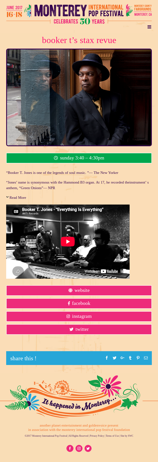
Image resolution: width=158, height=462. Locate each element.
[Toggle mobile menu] (150, 27)
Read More (17, 197)
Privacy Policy (97, 435)
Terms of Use (112, 435)
